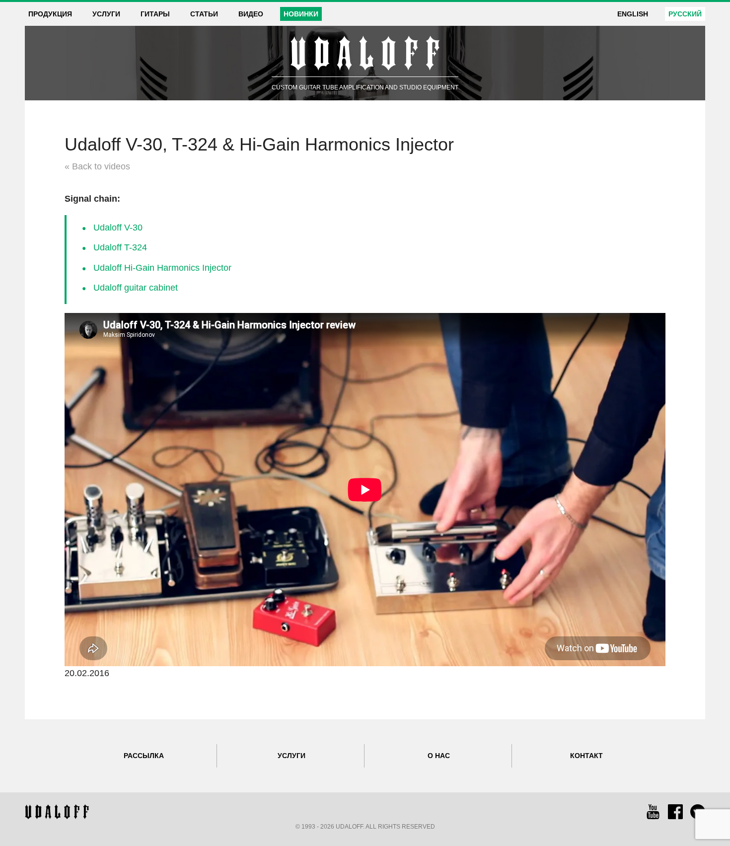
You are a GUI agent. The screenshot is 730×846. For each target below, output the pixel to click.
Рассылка (144, 756)
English (632, 14)
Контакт (586, 756)
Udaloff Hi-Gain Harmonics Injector (162, 268)
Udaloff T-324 (120, 247)
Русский (685, 14)
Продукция (50, 14)
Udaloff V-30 (118, 227)
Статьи (204, 14)
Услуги (106, 14)
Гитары (155, 14)
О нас (439, 756)
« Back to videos (97, 166)
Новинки (301, 14)
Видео (250, 14)
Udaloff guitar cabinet (135, 288)
